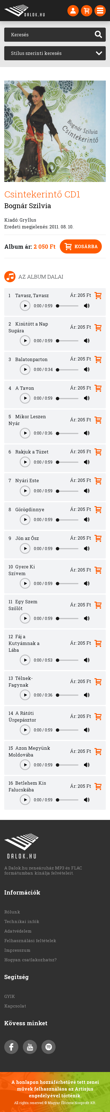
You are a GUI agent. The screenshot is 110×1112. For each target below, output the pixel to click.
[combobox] (55, 53)
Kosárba (86, 246)
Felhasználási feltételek (30, 940)
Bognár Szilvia (27, 205)
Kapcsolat (15, 1006)
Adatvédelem (18, 931)
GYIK (9, 996)
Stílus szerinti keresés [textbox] (36, 53)
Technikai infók (21, 921)
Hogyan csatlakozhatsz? (30, 959)
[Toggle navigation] (100, 10)
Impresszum (17, 950)
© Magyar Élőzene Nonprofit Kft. (70, 1102)
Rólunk (12, 912)
